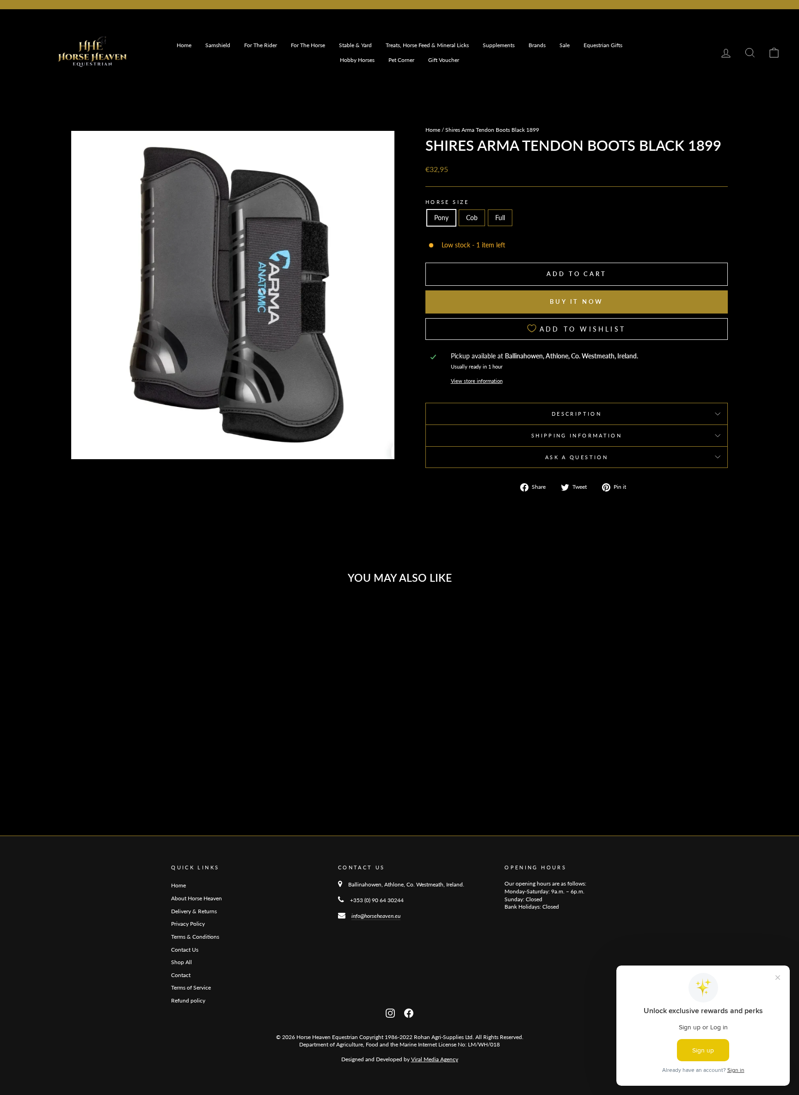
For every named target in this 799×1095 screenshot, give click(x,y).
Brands (537, 45)
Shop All (181, 962)
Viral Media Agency (434, 1059)
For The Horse (308, 45)
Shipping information (576, 435)
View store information (477, 381)
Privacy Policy (188, 923)
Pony (441, 217)
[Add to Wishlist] (218, 616)
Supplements (499, 45)
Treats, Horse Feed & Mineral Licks (427, 45)
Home (184, 45)
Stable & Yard (355, 45)
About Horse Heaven (196, 898)
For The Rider (260, 45)
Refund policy (188, 1000)
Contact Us (184, 949)
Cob (472, 217)
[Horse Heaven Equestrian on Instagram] (390, 1012)
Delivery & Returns (194, 911)
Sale (564, 45)
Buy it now (576, 301)
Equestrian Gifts (603, 45)
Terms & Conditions (195, 936)
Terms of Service (191, 987)
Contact (181, 975)
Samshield (217, 45)
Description (577, 414)
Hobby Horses (357, 59)
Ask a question (576, 457)
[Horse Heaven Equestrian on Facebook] (408, 1012)
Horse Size (447, 202)
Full (500, 217)
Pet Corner (401, 59)
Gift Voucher (443, 59)
